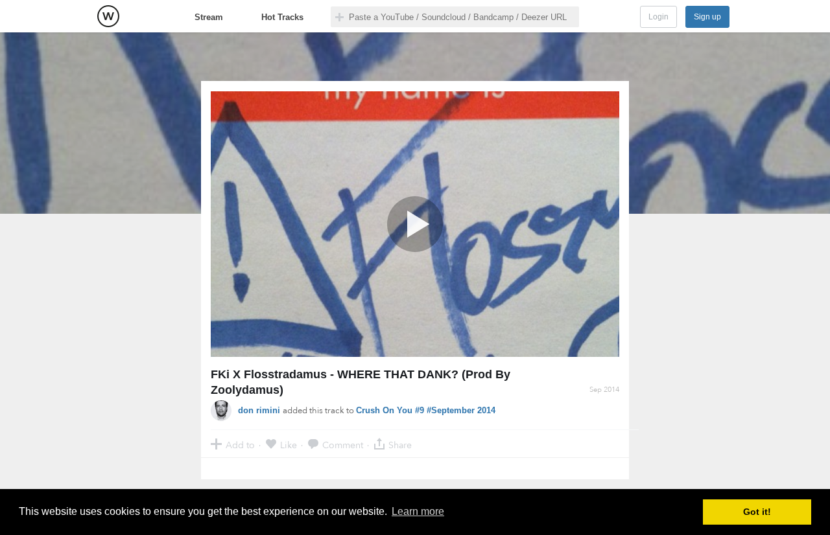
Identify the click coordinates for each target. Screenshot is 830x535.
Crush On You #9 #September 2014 (425, 410)
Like (288, 444)
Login (658, 16)
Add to (240, 444)
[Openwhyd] (108, 16)
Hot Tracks (282, 17)
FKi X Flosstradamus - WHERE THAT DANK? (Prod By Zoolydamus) (360, 382)
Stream (209, 17)
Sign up (707, 16)
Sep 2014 (604, 389)
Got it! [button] (757, 512)
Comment (342, 444)
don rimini (260, 410)
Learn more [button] (418, 511)
